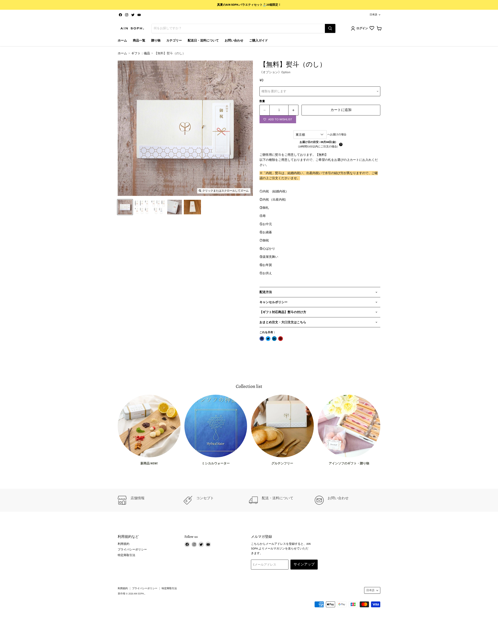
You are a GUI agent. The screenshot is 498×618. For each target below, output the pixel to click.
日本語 (373, 14)
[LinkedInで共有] (274, 338)
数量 (262, 101)
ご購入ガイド (258, 40)
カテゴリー (174, 40)
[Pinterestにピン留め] (280, 338)
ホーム (122, 40)
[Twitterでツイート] (268, 338)
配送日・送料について (203, 40)
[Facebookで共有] (262, 338)
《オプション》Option (275, 72)
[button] (341, 144)
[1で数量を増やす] (293, 110)
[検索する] (330, 28)
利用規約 (123, 544)
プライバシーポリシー (132, 550)
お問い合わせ (234, 40)
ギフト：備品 (140, 53)
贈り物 (155, 40)
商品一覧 (139, 40)
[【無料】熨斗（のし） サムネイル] (125, 207)
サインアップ (304, 564)
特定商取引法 (126, 555)
